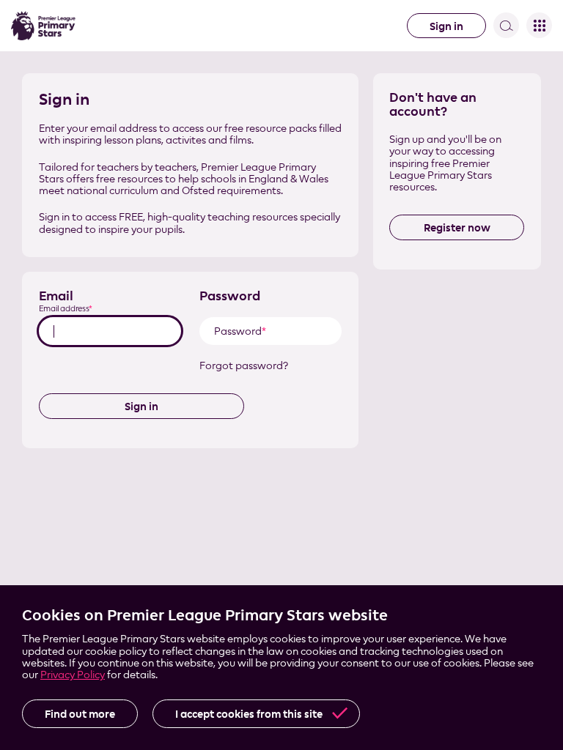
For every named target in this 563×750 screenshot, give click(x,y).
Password (229, 295)
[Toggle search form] (506, 25)
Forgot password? (243, 365)
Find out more (80, 714)
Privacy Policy (72, 674)
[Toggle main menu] (539, 25)
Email (56, 295)
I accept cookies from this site (249, 714)
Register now (457, 227)
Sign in (446, 26)
